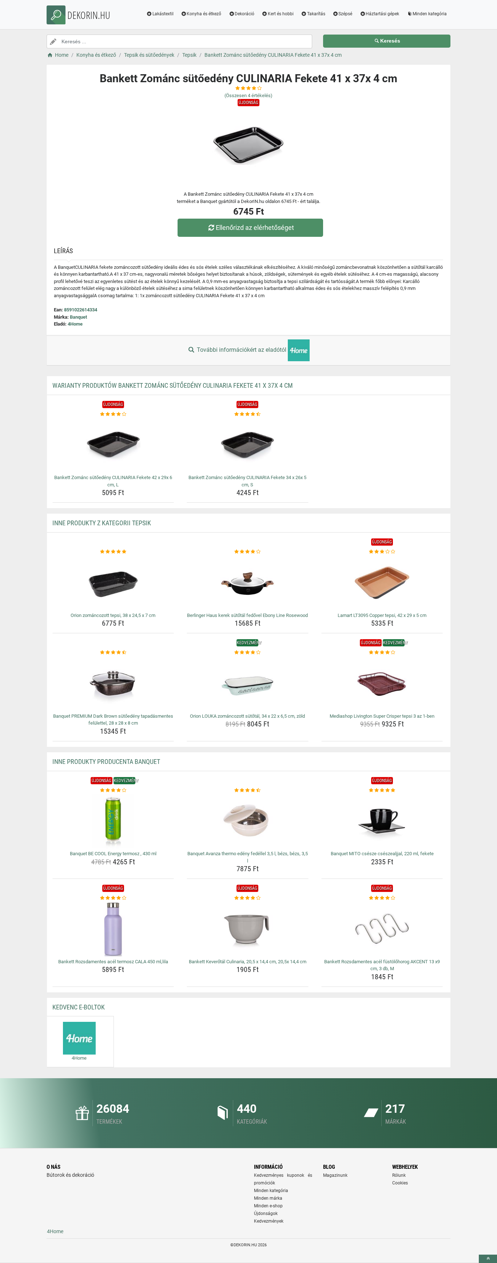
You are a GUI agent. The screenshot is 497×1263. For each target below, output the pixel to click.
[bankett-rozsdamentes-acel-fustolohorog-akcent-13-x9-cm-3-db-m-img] (382, 929)
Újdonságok (266, 1213)
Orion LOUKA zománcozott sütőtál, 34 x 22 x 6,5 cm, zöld (247, 716)
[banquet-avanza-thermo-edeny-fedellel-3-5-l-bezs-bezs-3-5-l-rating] (247, 790)
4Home (75, 324)
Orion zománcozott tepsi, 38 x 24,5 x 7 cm (113, 615)
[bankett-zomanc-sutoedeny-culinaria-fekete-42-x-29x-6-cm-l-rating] (113, 414)
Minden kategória (430, 13)
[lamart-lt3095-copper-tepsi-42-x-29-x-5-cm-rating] (382, 551)
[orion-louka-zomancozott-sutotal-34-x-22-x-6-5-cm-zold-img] (247, 683)
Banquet (78, 317)
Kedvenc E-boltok (78, 1007)
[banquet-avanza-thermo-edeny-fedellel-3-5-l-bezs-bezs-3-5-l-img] (247, 821)
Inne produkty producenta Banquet (106, 761)
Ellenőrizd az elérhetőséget (255, 227)
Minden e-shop (268, 1205)
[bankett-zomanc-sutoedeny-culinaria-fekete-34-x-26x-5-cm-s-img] (247, 445)
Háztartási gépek (382, 13)
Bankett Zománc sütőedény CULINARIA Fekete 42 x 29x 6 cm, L (113, 481)
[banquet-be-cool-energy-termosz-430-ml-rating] (113, 790)
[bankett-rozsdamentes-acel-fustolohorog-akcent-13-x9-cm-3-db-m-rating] (382, 898)
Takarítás (316, 13)
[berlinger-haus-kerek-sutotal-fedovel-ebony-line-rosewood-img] (247, 582)
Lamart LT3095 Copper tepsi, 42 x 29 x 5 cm (382, 615)
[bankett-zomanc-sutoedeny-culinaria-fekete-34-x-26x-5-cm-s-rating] (247, 414)
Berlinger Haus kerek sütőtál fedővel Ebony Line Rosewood (247, 615)
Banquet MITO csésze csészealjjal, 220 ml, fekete (382, 853)
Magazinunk (335, 1175)
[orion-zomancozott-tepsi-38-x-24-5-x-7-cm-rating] (113, 551)
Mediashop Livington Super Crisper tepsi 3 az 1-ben (382, 716)
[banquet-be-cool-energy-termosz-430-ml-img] (113, 821)
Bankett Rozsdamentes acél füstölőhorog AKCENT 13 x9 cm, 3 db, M (382, 965)
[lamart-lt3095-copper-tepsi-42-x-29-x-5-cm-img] (382, 582)
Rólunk (399, 1175)
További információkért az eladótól (241, 349)
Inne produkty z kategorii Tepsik (101, 523)
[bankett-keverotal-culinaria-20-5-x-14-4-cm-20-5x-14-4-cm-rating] (247, 898)
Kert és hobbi (281, 13)
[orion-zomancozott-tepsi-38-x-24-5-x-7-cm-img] (113, 582)
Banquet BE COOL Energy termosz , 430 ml (113, 853)
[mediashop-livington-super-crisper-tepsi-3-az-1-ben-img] (382, 683)
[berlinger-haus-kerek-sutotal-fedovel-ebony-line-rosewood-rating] (247, 551)
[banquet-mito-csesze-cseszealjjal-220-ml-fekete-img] (382, 821)
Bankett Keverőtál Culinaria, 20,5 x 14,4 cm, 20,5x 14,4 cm (247, 961)
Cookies (400, 1183)
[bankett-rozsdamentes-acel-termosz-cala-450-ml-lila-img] (113, 929)
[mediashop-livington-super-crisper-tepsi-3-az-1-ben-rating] (382, 652)
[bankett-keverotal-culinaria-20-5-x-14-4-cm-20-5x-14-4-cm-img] (247, 929)
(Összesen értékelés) (248, 95)
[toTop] (488, 1259)
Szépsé (345, 13)
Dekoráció (244, 13)
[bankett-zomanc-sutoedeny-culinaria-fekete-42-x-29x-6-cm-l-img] (113, 445)
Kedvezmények (268, 1221)
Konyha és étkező (204, 13)
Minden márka (268, 1198)
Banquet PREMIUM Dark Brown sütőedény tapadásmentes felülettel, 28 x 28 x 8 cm (113, 719)
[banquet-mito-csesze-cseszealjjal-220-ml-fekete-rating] (382, 790)
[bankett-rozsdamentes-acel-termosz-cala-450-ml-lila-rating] (113, 898)
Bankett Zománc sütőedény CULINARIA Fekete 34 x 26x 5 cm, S (247, 481)
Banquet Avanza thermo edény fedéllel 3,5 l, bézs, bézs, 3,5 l (247, 857)
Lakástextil (163, 13)
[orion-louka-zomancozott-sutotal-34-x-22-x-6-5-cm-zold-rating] (247, 652)
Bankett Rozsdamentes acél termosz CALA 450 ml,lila (113, 961)
